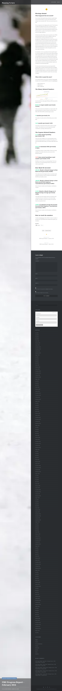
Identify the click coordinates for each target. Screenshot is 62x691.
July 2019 (36, 499)
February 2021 (37, 461)
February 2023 (37, 413)
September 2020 (38, 471)
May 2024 (37, 383)
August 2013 (37, 630)
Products (36, 645)
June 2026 (37, 334)
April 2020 (37, 481)
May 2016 (37, 576)
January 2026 (37, 344)
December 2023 (38, 393)
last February (55, 80)
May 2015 (37, 590)
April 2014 (37, 614)
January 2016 (37, 584)
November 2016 (38, 564)
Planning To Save (8, 3)
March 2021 (37, 459)
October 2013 (37, 626)
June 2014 (37, 610)
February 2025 (37, 367)
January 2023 (37, 415)
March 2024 (37, 387)
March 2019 (37, 507)
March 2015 (37, 594)
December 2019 (38, 489)
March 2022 (37, 435)
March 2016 (37, 580)
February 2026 (37, 342)
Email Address (38, 313)
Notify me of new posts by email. (42, 292)
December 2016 (38, 562)
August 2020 (37, 473)
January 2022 (37, 439)
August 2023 (37, 401)
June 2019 (37, 501)
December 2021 (38, 441)
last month (55, 79)
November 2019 (38, 491)
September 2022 (38, 423)
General (36, 641)
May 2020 (37, 479)
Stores (36, 651)
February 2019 (37, 509)
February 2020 (37, 485)
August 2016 (37, 570)
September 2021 (38, 447)
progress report (48, 230)
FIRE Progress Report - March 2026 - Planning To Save (44, 664)
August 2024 (37, 379)
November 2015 (38, 586)
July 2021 (36, 451)
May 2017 (37, 552)
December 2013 (38, 622)
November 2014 (38, 600)
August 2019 (37, 497)
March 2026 (37, 340)
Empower (42, 217)
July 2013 (36, 632)
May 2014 (37, 612)
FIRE (43, 230)
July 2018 (36, 523)
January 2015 (37, 598)
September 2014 (38, 604)
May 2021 (37, 455)
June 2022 (37, 429)
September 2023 (38, 399)
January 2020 (37, 487)
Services (36, 649)
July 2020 (36, 475)
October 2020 (37, 469)
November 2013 (38, 624)
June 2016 (37, 574)
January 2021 (37, 463)
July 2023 (36, 403)
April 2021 (37, 457)
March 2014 (37, 616)
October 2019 (37, 493)
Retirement (14, 678)
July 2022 (36, 427)
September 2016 (38, 568)
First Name (37, 317)
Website (36, 283)
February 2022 (37, 437)
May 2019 (37, 503)
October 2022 (37, 421)
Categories (53, 2)
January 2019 (37, 511)
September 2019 (38, 495)
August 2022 (37, 425)
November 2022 (38, 419)
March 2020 (37, 483)
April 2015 (37, 592)
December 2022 (38, 417)
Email (36, 278)
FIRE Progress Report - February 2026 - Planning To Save (44, 667)
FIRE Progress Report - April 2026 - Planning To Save (44, 661)
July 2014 (36, 608)
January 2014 (37, 620)
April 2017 (37, 554)
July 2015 (36, 588)
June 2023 (37, 405)
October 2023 (37, 397)
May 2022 (37, 431)
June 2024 (37, 381)
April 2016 (37, 578)
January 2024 (37, 391)
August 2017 (37, 546)
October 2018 (37, 517)
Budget (36, 639)
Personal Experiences (7, 678)
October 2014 (37, 602)
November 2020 (38, 467)
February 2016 (37, 582)
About (58, 2)
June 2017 (37, 550)
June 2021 (37, 453)
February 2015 (37, 596)
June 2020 (37, 477)
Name (36, 273)
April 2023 (37, 409)
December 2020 (38, 465)
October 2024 (37, 375)
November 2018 (38, 515)
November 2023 (38, 395)
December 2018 (38, 513)
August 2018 (37, 521)
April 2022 (37, 433)
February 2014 (37, 618)
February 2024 (37, 389)
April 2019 (37, 505)
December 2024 (38, 371)
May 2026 (37, 336)
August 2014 (37, 606)
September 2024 (38, 377)
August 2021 (37, 449)
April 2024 (37, 385)
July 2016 (36, 572)
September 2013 (38, 628)
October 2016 (37, 566)
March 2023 (37, 411)
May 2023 (37, 407)
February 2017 (37, 558)
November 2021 (38, 443)
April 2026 (37, 338)
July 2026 (36, 332)
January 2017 (37, 560)
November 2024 (38, 373)
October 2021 (37, 445)
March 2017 (37, 556)
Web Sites (37, 653)
